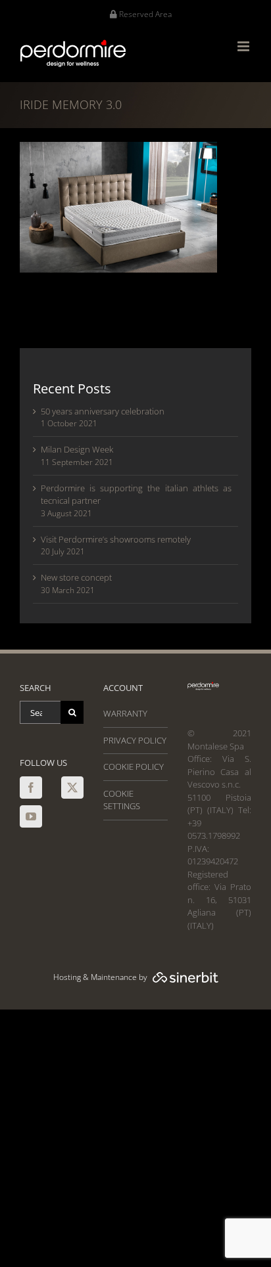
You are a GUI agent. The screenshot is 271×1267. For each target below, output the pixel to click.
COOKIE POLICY (133, 766)
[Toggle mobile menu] (244, 46)
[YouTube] (31, 816)
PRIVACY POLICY (134, 740)
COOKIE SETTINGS (121, 800)
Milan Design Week (77, 449)
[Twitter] (72, 787)
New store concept (76, 577)
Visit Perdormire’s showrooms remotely (116, 539)
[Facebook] (31, 787)
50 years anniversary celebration (102, 411)
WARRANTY (125, 713)
